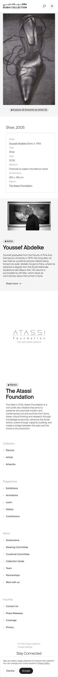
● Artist (9, 241)
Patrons (8, 450)
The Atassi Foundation (20, 185)
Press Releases (13, 613)
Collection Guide (13, 561)
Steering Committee (15, 547)
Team (7, 568)
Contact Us (10, 606)
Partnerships (11, 575)
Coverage (10, 620)
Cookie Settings (25, 647)
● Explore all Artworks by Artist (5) (29, 109)
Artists (8, 457)
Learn (7, 502)
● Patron (12, 384)
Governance (11, 540)
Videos (8, 509)
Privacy (8, 627)
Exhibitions (10, 488)
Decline (10, 670)
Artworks (9, 464)
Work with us (11, 582)
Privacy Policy (43, 663)
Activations (10, 495)
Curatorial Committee (16, 554)
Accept (26, 670)
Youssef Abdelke (17, 143)
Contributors (11, 516)
